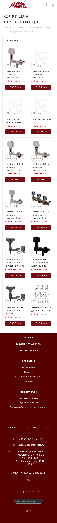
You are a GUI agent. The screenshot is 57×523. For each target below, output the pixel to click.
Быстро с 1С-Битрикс (26, 501)
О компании (28, 367)
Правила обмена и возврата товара (28, 407)
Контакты (28, 381)
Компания (28, 361)
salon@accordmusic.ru (30, 444)
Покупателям (28, 392)
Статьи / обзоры (28, 350)
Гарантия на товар (28, 402)
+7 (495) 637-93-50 (29, 439)
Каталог (29, 337)
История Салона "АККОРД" (28, 376)
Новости (28, 372)
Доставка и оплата (28, 398)
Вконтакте (28, 479)
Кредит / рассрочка (28, 344)
